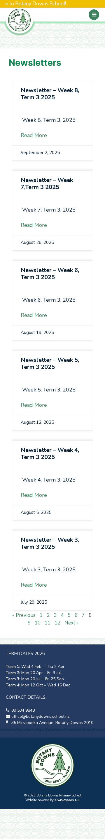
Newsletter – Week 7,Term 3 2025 (47, 183)
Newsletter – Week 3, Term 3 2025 (50, 543)
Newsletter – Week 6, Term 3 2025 (50, 273)
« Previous (24, 615)
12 (57, 622)
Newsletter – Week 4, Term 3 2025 (50, 453)
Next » (71, 622)
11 (47, 622)
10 (38, 622)
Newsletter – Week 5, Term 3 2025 (50, 363)
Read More (34, 135)
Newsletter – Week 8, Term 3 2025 (50, 93)
